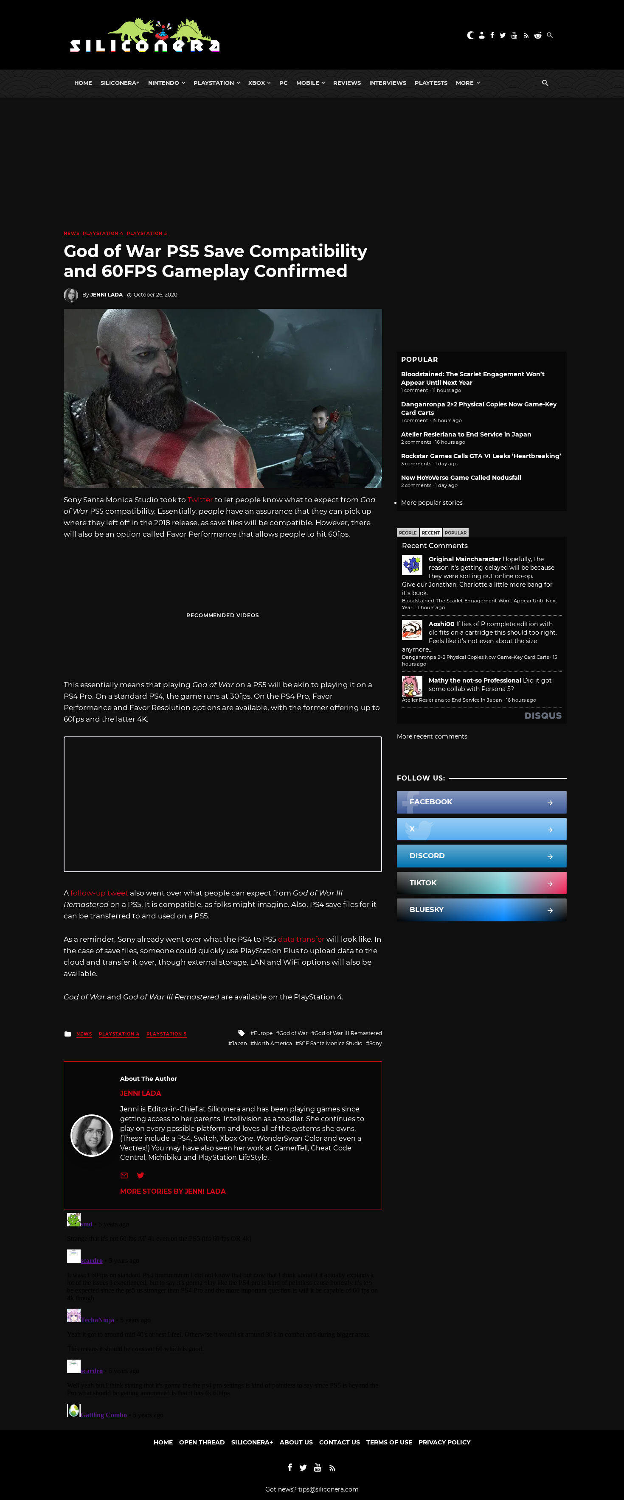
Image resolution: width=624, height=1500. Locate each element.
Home (83, 82)
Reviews (347, 82)
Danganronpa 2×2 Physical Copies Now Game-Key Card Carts (475, 657)
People (408, 533)
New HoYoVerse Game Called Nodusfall (461, 477)
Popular (456, 533)
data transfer (301, 939)
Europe (263, 1033)
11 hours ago (430, 607)
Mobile (307, 82)
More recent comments (432, 736)
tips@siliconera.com (328, 1489)
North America (273, 1043)
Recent (431, 533)
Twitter (200, 499)
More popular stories (432, 503)
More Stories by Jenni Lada (173, 1191)
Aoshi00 (442, 624)
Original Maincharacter (465, 559)
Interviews (387, 82)
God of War (293, 1033)
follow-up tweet (99, 893)
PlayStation (214, 82)
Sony (375, 1043)
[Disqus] (223, 1315)
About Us (296, 1442)
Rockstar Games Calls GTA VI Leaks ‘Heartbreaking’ (481, 456)
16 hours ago (521, 700)
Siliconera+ (120, 82)
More (465, 82)
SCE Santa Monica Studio (331, 1043)
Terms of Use (389, 1442)
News (71, 233)
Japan (239, 1043)
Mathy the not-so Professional (475, 680)
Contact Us (339, 1442)
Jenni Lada (106, 294)
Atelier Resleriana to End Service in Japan (466, 434)
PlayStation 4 (103, 233)
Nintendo (163, 82)
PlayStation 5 (147, 233)
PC (283, 82)
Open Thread (202, 1442)
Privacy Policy (444, 1442)
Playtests (431, 82)
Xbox (256, 82)
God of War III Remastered (348, 1033)
